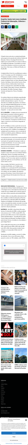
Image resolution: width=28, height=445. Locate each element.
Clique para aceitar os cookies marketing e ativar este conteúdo (14, 252)
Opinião (2, 397)
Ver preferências (14, 440)
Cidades (2, 388)
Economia (3, 392)
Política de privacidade (17, 443)
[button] (26, 420)
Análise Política (4, 384)
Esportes (3, 394)
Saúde (2, 401)
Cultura (2, 390)
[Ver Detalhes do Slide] (14, 11)
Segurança (3, 403)
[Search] (25, 6)
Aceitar (14, 433)
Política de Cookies (9, 443)
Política (2, 399)
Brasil (2, 386)
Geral (2, 395)
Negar (14, 436)
